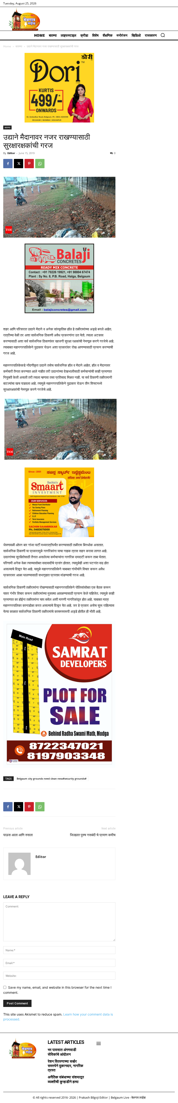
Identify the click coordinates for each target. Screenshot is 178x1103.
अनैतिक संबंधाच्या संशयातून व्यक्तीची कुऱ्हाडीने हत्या (66, 1079)
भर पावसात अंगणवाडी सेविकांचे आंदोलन (62, 1052)
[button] (162, 35)
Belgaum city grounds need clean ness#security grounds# (51, 778)
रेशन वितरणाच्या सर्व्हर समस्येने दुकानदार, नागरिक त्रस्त (65, 1065)
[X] (18, 163)
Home (7, 46)
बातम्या (19, 46)
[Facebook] (8, 163)
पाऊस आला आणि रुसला (18, 835)
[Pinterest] (29, 163)
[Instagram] (15, 1066)
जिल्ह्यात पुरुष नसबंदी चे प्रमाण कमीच (92, 835)
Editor (11, 153)
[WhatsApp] (39, 163)
